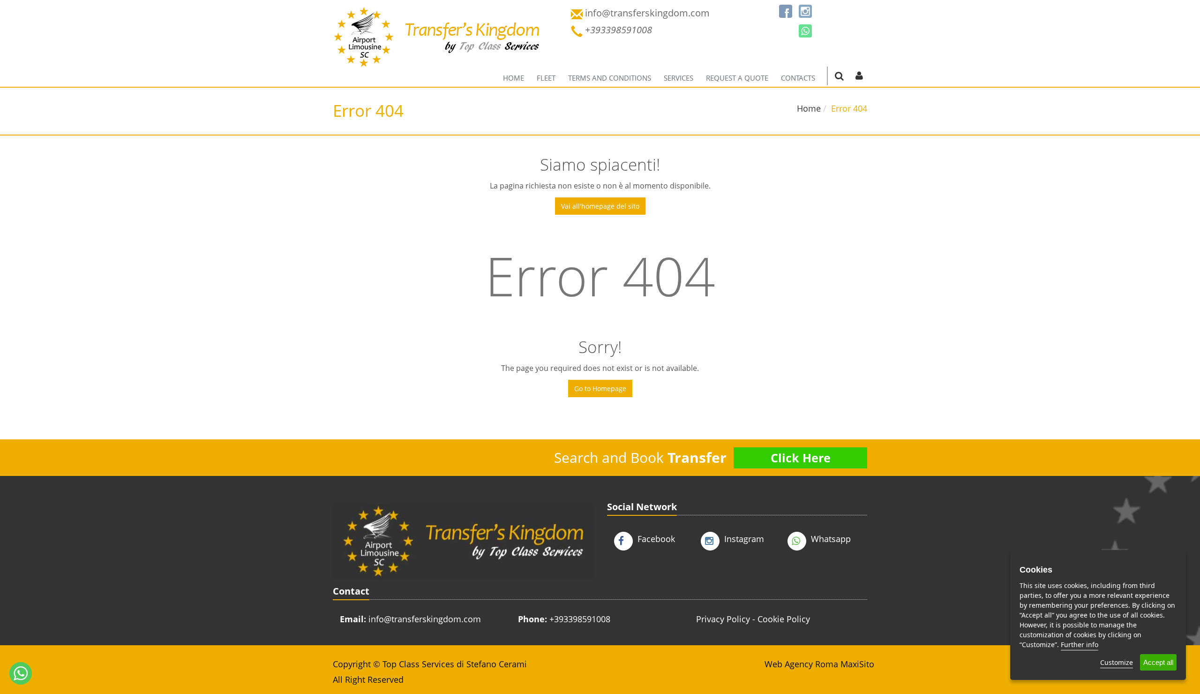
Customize (1116, 662)
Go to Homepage (600, 388)
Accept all (1158, 662)
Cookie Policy (784, 619)
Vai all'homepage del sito (600, 206)
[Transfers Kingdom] (437, 44)
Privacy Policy (723, 619)
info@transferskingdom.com (424, 619)
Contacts (798, 78)
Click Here (801, 458)
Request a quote (737, 78)
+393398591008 (579, 619)
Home (513, 78)
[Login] (859, 75)
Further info (1079, 644)
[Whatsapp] (805, 31)
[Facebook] (785, 11)
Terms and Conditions (609, 78)
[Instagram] (805, 11)
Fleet (546, 78)
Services (678, 78)
